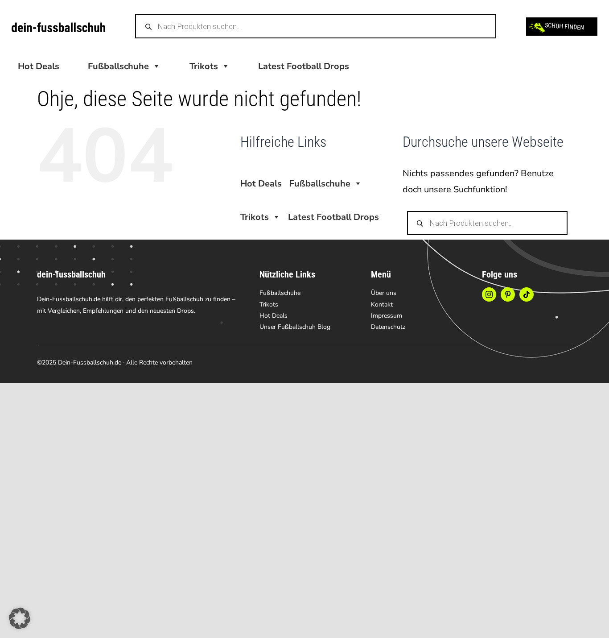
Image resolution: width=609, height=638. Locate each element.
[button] (19, 618)
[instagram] (489, 294)
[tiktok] (526, 294)
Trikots (203, 66)
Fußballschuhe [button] (118, 66)
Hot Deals (38, 66)
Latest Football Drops (303, 66)
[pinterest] (508, 294)
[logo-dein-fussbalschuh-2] (58, 27)
